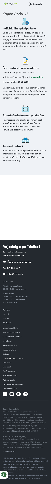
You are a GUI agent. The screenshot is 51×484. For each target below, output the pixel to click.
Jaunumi (6, 314)
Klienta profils (37, 4)
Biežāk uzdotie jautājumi (13, 255)
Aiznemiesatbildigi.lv (10, 328)
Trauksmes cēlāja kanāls (13, 358)
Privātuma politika (10, 345)
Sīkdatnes (6, 354)
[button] (47, 4)
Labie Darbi (7, 341)
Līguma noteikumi (9, 350)
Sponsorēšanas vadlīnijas (12, 337)
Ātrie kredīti (7, 367)
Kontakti (6, 318)
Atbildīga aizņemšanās (11, 332)
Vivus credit (7, 362)
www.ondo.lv (37, 77)
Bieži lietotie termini (10, 375)
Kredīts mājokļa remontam (13, 384)
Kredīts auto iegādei (10, 388)
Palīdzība (6, 310)
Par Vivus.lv (7, 323)
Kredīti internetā (9, 371)
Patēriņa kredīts (9, 380)
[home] (11, 4)
